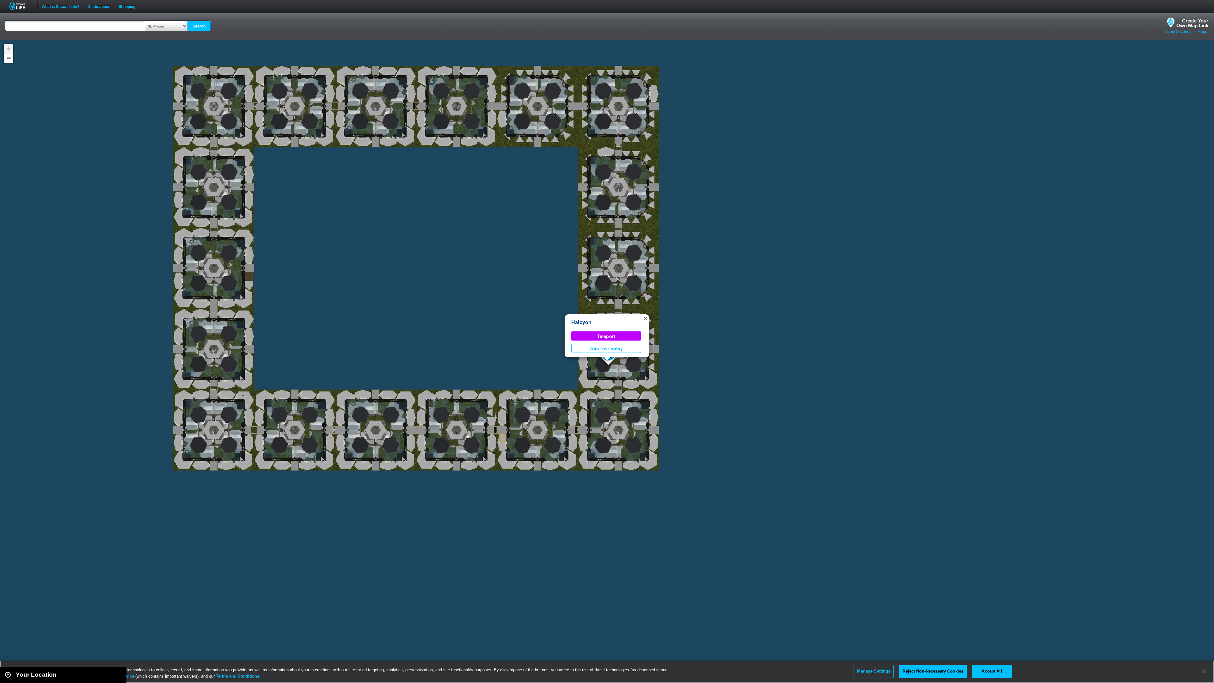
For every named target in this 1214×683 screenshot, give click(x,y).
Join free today (606, 348)
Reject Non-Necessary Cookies (933, 671)
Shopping (127, 6)
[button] (645, 318)
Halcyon (581, 322)
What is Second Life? (60, 6)
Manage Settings (873, 671)
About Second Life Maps (1186, 31)
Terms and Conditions (237, 676)
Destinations (99, 6)
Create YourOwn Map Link (1192, 23)
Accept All (992, 671)
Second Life (21, 6)
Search (199, 26)
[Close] (1204, 671)
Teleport (606, 336)
